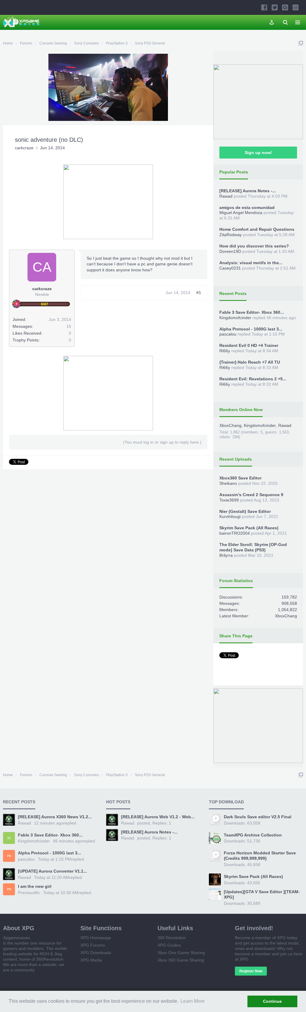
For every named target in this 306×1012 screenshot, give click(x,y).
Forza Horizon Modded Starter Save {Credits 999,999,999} (260, 855)
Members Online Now (241, 409)
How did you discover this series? (254, 246)
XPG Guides (169, 945)
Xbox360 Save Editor (240, 478)
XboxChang (230, 425)
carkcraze (24, 147)
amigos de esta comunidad (247, 207)
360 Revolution (171, 937)
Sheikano (228, 483)
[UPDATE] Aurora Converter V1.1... (52, 871)
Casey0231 (230, 268)
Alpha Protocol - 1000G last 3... (250, 329)
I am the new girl (34, 886)
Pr (9, 889)
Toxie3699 (229, 500)
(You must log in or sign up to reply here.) (162, 442)
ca (42, 267)
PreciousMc (29, 892)
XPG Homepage (95, 937)
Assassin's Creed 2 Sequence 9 (251, 494)
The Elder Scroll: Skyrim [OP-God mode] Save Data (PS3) (253, 547)
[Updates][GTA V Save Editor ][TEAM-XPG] (262, 894)
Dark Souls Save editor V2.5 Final (257, 816)
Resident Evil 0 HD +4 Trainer (248, 345)
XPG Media (91, 960)
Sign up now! (258, 152)
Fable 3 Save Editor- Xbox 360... (251, 312)
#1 (198, 292)
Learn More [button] (192, 1001)
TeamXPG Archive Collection (253, 835)
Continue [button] (272, 1001)
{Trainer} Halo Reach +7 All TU (249, 362)
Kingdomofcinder (235, 317)
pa (9, 856)
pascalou (227, 334)
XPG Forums (92, 945)
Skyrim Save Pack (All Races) (249, 527)
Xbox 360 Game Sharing (180, 960)
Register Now (250, 971)
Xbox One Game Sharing (181, 952)
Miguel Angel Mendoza (240, 212)
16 (68, 326)
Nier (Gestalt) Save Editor (245, 511)
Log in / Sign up (272, 22)
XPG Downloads (95, 952)
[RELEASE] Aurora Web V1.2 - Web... (158, 816)
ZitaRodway (230, 234)
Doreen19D (230, 251)
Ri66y (224, 350)
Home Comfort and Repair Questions (256, 229)
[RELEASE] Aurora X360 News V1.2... (55, 816)
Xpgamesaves (16, 937)
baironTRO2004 (234, 533)
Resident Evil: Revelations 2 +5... (252, 378)
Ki (8, 838)
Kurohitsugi (230, 516)
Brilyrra (226, 555)
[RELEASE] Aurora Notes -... (247, 190)
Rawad (225, 196)
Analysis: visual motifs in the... (250, 262)
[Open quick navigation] (300, 43)
